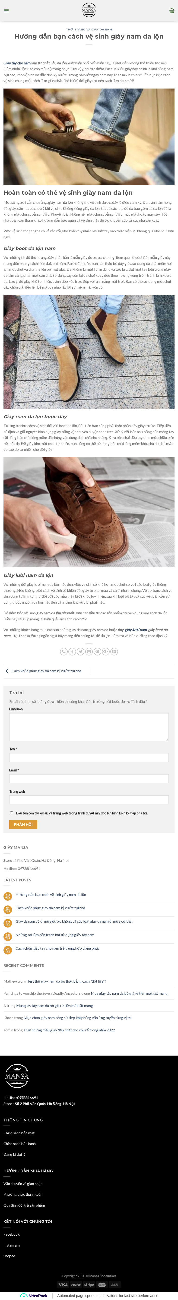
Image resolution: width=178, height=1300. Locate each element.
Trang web (17, 791)
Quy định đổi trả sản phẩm (24, 1205)
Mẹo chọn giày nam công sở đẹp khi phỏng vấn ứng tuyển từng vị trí (77, 1017)
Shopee (9, 1256)
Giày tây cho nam (17, 63)
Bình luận (16, 709)
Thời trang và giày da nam (89, 29)
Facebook (11, 1234)
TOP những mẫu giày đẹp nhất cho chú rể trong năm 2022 (69, 1030)
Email (14, 770)
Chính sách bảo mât (19, 1133)
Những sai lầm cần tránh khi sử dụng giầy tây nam (55, 934)
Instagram (11, 1245)
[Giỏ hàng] (172, 11)
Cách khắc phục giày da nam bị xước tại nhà (46, 671)
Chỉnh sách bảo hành (19, 1143)
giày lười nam (136, 629)
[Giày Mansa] (89, 10)
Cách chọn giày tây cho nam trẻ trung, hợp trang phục (58, 948)
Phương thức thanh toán (22, 1194)
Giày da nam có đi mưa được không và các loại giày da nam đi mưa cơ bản (74, 921)
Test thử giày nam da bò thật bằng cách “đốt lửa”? (66, 981)
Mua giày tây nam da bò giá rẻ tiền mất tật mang (129, 993)
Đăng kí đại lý (14, 1154)
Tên (13, 749)
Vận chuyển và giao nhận (22, 1183)
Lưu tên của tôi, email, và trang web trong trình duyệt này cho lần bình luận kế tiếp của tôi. (82, 813)
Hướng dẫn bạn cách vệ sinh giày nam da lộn (51, 894)
